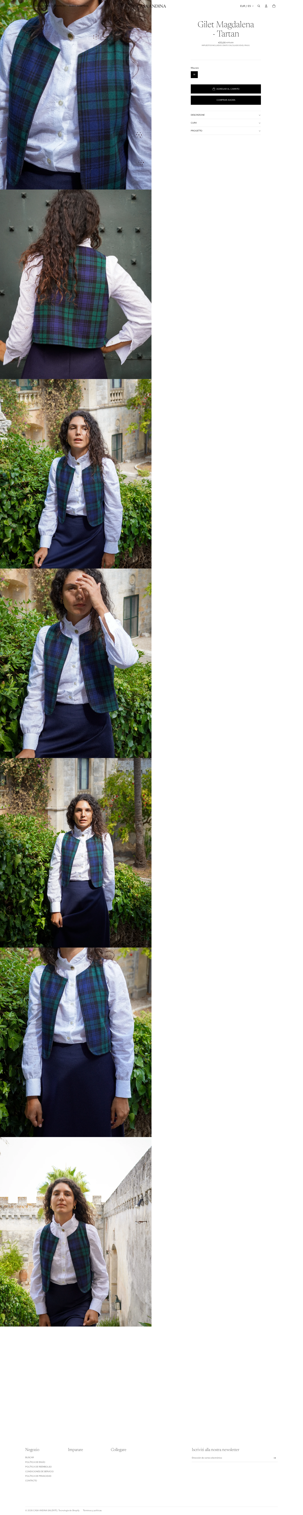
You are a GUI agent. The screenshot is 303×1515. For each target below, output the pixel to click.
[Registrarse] (275, 1458)
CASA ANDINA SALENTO (45, 1510)
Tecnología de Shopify (68, 1510)
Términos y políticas (92, 1510)
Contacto (31, 1480)
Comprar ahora (226, 100)
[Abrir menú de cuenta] (266, 6)
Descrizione (198, 115)
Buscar (29, 1457)
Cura (194, 122)
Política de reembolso (38, 1466)
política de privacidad (38, 1476)
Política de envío (35, 1462)
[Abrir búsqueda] (259, 6)
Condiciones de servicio (39, 1471)
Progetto (196, 130)
